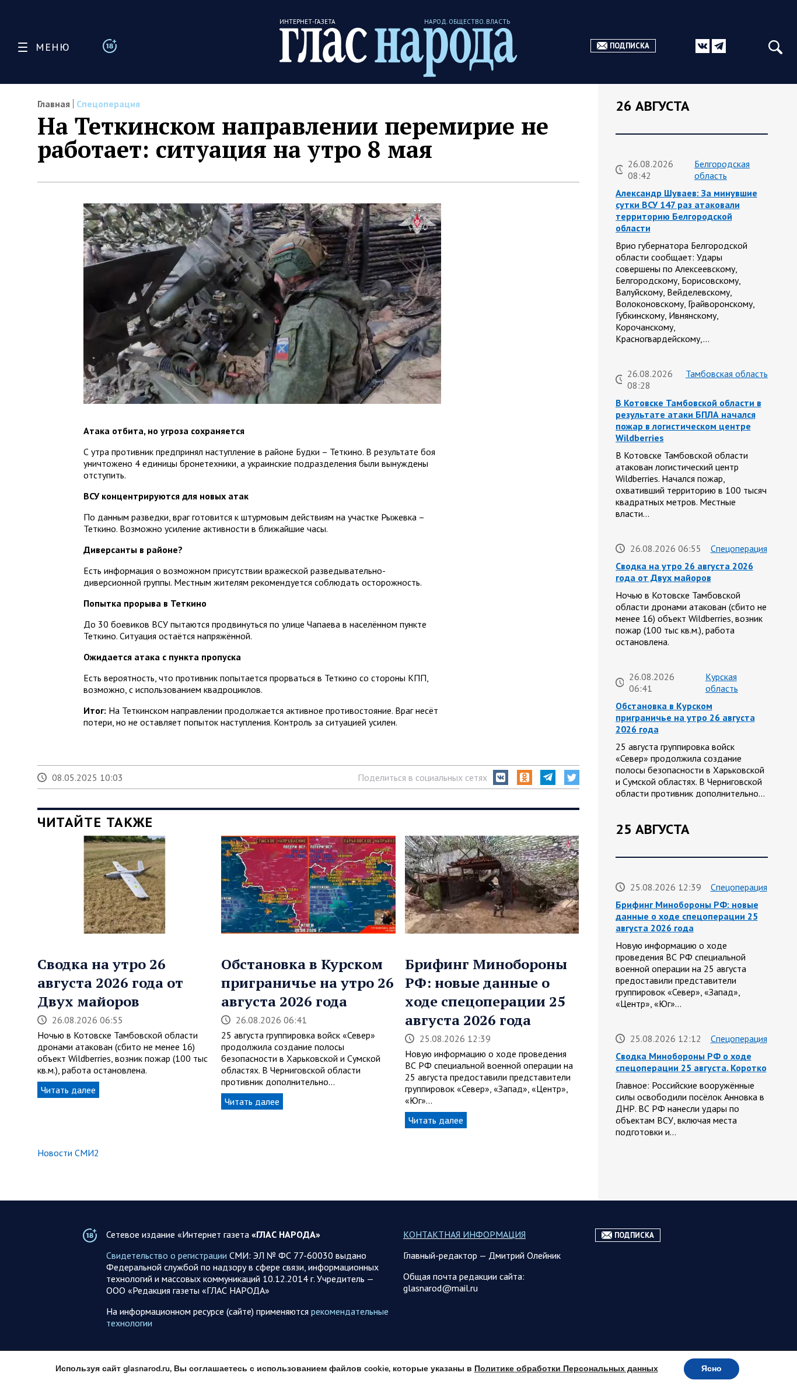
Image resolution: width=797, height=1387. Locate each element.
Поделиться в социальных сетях (422, 777)
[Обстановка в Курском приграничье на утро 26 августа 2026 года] (308, 886)
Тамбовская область (727, 373)
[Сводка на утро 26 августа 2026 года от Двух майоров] (124, 886)
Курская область (721, 682)
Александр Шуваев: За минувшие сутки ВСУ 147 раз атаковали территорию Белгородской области (686, 210)
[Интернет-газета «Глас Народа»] (398, 52)
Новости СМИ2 (68, 1153)
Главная (53, 104)
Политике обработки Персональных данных (566, 1368)
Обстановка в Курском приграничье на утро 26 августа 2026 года (307, 983)
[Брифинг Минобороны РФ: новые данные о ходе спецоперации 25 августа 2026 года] (492, 886)
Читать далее (68, 1090)
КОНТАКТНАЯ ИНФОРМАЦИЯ (464, 1234)
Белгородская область (722, 169)
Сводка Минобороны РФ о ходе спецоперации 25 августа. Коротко (691, 1061)
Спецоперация (108, 104)
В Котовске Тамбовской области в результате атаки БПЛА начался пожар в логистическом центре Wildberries (688, 420)
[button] (500, 777)
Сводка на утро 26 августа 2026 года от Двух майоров (110, 983)
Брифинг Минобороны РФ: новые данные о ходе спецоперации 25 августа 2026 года (486, 992)
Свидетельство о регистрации (166, 1255)
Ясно (711, 1368)
